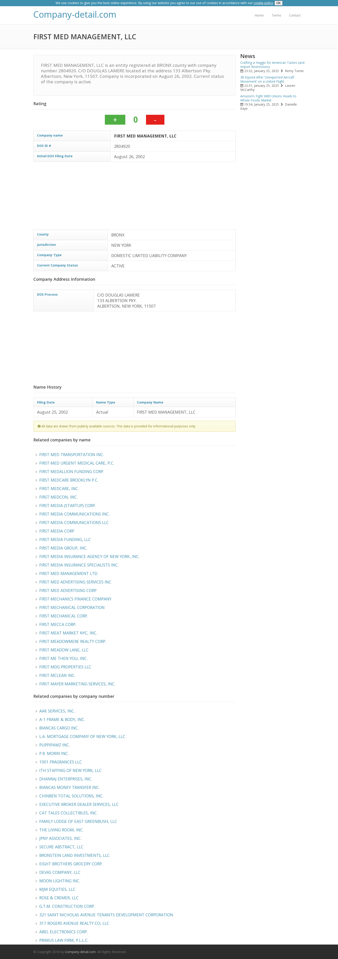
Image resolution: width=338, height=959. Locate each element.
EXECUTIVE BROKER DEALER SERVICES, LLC (79, 804)
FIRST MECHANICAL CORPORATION (72, 607)
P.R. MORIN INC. (54, 753)
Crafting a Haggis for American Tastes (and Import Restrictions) (272, 64)
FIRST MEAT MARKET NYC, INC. (68, 633)
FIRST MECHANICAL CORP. (63, 616)
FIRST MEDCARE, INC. (59, 488)
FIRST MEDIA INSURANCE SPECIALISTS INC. (79, 565)
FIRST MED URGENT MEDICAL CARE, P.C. (76, 463)
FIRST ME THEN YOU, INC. (63, 658)
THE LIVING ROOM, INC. (61, 830)
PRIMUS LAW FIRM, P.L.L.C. (64, 940)
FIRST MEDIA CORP (56, 531)
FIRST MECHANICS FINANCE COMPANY (75, 599)
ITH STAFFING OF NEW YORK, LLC (70, 770)
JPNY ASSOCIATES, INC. (60, 838)
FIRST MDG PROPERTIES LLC (65, 667)
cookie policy (263, 3)
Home (259, 15)
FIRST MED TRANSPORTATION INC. (71, 454)
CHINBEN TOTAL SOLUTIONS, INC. (71, 796)
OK (278, 3)
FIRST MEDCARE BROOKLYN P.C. (68, 480)
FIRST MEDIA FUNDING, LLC (65, 539)
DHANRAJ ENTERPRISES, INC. (65, 779)
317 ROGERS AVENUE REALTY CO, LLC (74, 923)
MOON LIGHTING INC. (59, 880)
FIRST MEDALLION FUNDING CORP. (71, 471)
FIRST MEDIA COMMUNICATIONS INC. (74, 514)
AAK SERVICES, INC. (57, 711)
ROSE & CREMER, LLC (59, 897)
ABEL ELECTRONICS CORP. (63, 931)
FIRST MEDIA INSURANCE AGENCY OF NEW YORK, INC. (89, 556)
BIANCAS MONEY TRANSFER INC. (69, 787)
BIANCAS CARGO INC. (59, 728)
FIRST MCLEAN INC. (57, 675)
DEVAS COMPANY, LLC (59, 872)
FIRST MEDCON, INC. (58, 497)
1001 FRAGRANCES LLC (60, 762)
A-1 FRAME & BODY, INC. (62, 719)
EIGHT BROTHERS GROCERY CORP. (71, 863)
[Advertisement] (171, 197)
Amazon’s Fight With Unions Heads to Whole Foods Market (268, 98)
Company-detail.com (74, 14)
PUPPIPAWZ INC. (54, 745)
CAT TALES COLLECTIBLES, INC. (68, 813)
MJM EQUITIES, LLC (57, 889)
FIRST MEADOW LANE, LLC (64, 650)
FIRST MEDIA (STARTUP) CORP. (67, 505)
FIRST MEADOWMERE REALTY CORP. (72, 641)
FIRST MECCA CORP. (57, 624)
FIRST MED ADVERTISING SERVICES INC (75, 582)
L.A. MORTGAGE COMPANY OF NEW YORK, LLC (82, 736)
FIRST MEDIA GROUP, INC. (63, 548)
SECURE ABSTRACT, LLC (61, 847)
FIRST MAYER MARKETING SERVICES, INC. (77, 684)
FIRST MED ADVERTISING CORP (68, 590)
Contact (295, 15)
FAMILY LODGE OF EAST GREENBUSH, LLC (78, 821)
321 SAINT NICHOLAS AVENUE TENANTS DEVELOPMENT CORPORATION (106, 914)
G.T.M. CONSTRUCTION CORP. (67, 906)
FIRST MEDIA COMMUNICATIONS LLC (74, 522)
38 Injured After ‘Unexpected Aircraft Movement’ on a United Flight (267, 79)
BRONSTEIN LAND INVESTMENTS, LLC (74, 855)
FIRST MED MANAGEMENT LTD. (68, 573)
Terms (276, 15)
